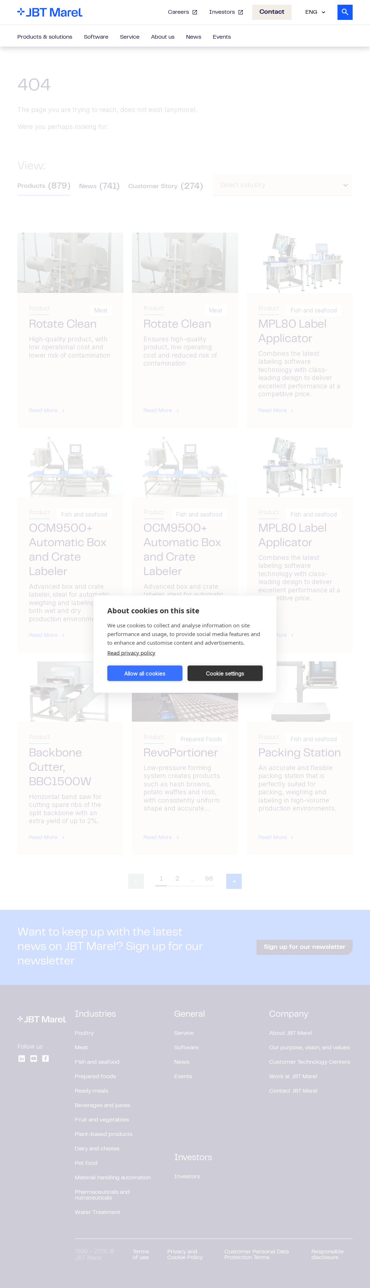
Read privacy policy (131, 652)
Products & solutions (44, 37)
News (193, 37)
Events (222, 37)
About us (163, 37)
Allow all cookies (144, 673)
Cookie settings (225, 673)
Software (96, 37)
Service (129, 37)
